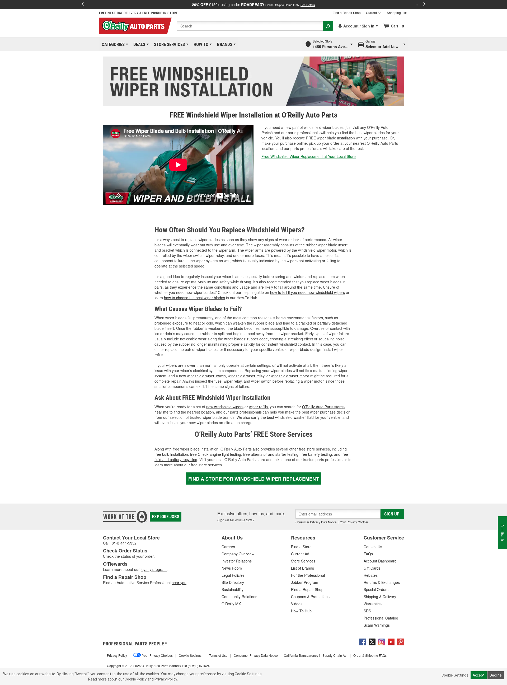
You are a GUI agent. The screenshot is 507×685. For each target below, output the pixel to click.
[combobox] (250, 26)
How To (200, 44)
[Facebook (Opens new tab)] (362, 641)
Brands (224, 44)
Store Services (168, 44)
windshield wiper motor (290, 375)
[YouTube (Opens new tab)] (391, 641)
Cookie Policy (136, 679)
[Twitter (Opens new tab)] (372, 641)
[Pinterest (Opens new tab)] (400, 641)
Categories (112, 44)
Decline (496, 675)
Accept (479, 675)
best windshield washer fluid (290, 417)
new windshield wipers (224, 406)
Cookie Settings (455, 675)
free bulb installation (171, 454)
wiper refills (258, 406)
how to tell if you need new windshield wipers (307, 292)
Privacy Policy (165, 679)
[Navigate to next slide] (424, 4)
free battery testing (316, 454)
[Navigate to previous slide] (82, 4)
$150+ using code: (253, 4)
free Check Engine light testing (215, 454)
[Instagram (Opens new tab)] (381, 641)
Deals (138, 44)
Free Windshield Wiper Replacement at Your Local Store (308, 156)
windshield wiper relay (246, 375)
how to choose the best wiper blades (194, 297)
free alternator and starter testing (270, 454)
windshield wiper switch (206, 375)
